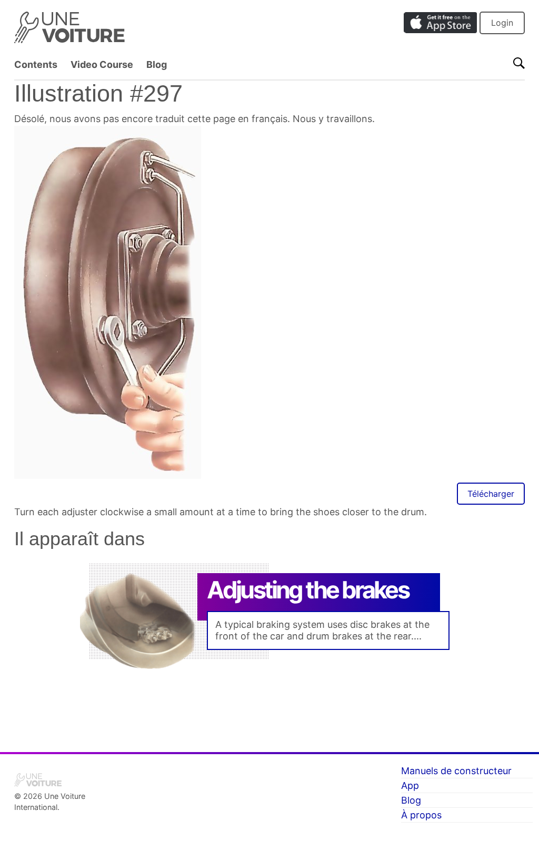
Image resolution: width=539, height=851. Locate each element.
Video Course (102, 64)
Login (502, 22)
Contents (35, 64)
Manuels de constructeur (456, 770)
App (410, 785)
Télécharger (490, 493)
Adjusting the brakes (307, 589)
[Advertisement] (269, 702)
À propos (421, 814)
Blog (156, 64)
